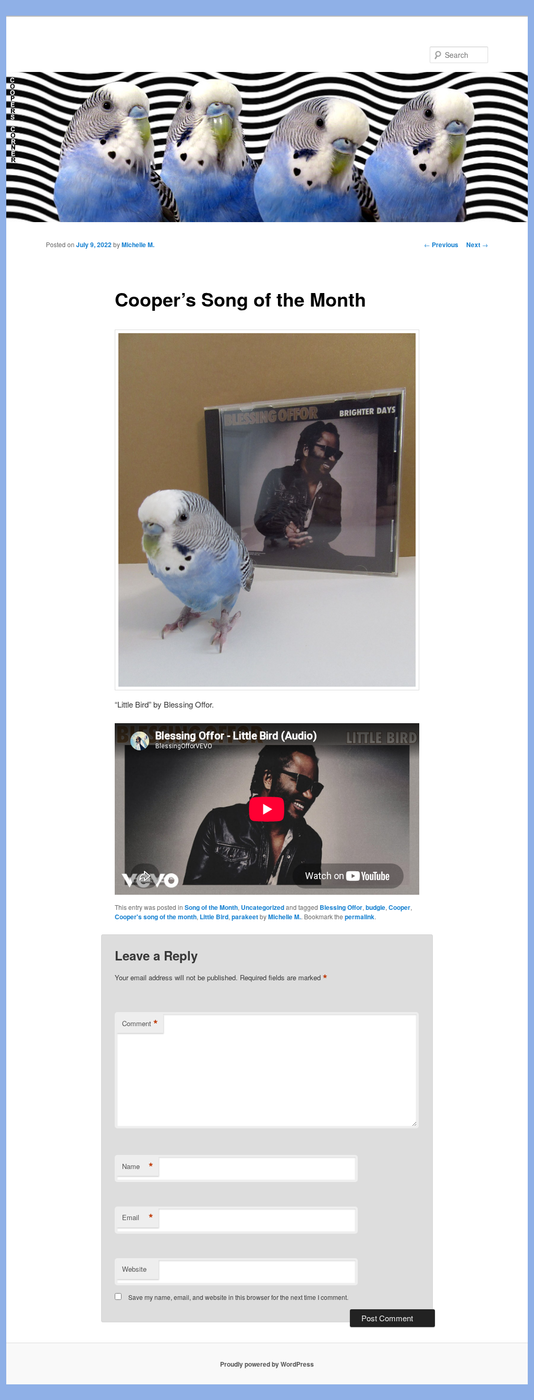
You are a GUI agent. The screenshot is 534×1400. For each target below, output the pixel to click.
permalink (359, 916)
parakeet (245, 916)
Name (137, 1166)
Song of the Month (211, 907)
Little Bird (214, 916)
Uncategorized (262, 907)
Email (137, 1217)
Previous (441, 244)
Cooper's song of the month (156, 916)
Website (134, 1269)
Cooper (399, 907)
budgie (375, 907)
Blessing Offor (341, 907)
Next (477, 244)
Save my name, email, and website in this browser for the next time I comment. (238, 1297)
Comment (140, 1023)
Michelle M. (138, 244)
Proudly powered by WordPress (267, 1364)
